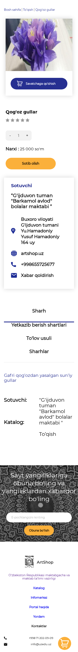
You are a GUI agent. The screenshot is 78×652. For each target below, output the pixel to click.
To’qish (28, 9)
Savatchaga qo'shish (41, 84)
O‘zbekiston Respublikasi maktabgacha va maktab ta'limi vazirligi (39, 576)
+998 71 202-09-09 (41, 638)
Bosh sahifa (12, 9)
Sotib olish (30, 163)
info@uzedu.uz (41, 644)
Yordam (39, 616)
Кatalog (39, 588)
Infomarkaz (39, 597)
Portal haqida (39, 607)
